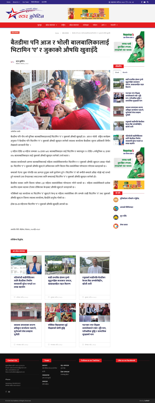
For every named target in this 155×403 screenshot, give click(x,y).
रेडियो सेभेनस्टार (35, 2)
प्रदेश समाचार (74, 25)
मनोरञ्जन (86, 25)
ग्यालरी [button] (113, 25)
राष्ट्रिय (63, 25)
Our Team (26, 2)
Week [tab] (117, 72)
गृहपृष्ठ (39, 25)
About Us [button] (16, 2)
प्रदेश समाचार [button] (50, 25)
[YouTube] (145, 2)
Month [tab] (125, 72)
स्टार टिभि (44, 2)
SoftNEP (147, 401)
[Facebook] (142, 2)
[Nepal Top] (128, 46)
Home (8, 2)
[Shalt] (128, 185)
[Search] (148, 2)
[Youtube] (10, 392)
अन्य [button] (103, 25)
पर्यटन (95, 25)
